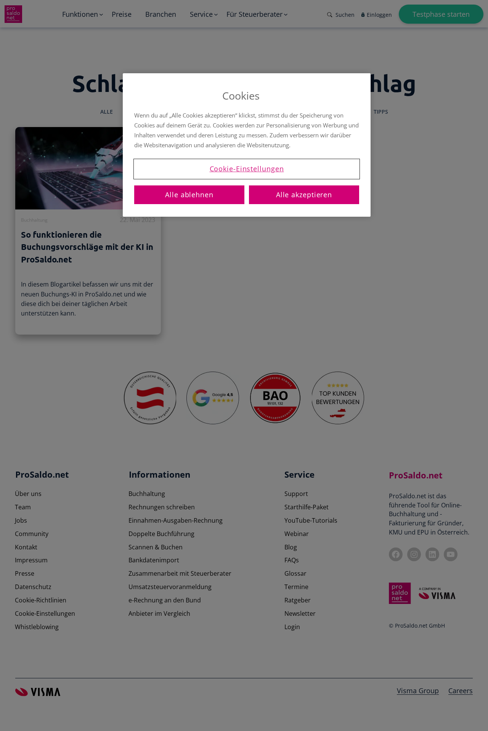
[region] (247, 145)
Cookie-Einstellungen (247, 168)
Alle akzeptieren (304, 194)
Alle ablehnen (189, 194)
